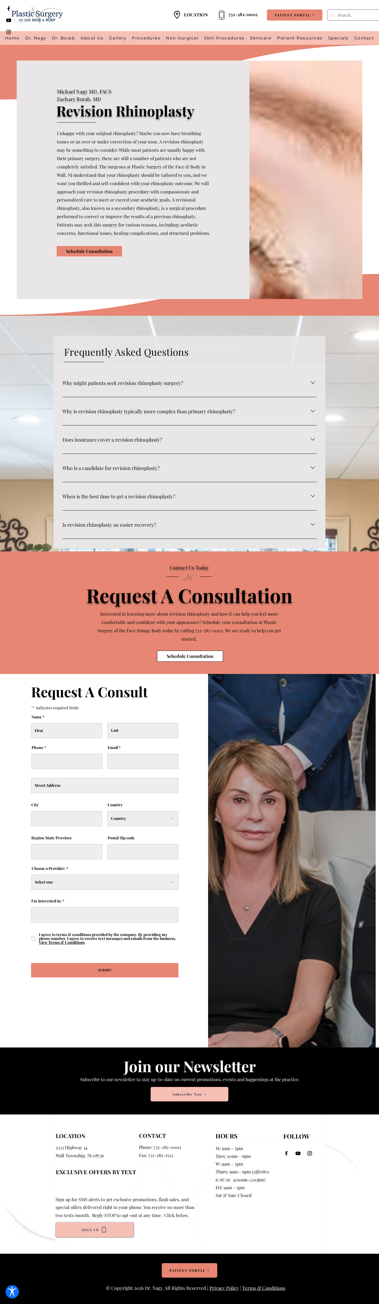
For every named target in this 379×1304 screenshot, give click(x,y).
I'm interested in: (46, 901)
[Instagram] (9, 32)
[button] (299, 38)
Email (113, 748)
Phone (37, 748)
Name (36, 717)
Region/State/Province (51, 838)
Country (115, 805)
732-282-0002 (167, 1147)
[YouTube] (9, 20)
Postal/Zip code (121, 838)
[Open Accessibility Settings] (12, 1291)
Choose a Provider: (48, 868)
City (35, 805)
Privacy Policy (224, 1288)
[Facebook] (9, 9)
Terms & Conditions (263, 1288)
